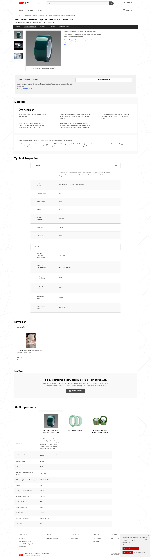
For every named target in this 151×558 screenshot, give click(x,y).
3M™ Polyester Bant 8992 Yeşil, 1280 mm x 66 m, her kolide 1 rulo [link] (50, 431)
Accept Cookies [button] (127, 552)
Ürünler (21, 10)
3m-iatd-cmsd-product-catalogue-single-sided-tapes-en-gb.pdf (30, 351)
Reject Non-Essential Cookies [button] (130, 548)
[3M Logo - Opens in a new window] (29, 3)
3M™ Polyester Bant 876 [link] (75, 430)
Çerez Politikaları (45, 553)
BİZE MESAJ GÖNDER (104, 80)
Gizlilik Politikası (36, 553)
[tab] (20, 327)
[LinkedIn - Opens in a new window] (112, 538)
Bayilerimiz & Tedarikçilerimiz (26, 543)
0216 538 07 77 (27, 89)
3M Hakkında (22, 538)
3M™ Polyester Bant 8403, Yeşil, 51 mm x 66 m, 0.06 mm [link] (99, 431)
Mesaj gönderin (77, 390)
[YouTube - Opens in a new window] (118, 538)
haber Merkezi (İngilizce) (52, 538)
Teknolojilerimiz (22, 546)
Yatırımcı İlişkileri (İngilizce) (25, 541)
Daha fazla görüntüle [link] (69, 45)
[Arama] (111, 3)
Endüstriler (31, 10)
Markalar (40, 10)
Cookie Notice (127, 545)
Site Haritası (96, 541)
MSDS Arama (74, 538)
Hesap (127, 10)
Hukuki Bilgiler (28, 553)
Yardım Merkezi (97, 538)
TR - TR (126, 2)
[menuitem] (17, 27)
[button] (139, 552)
